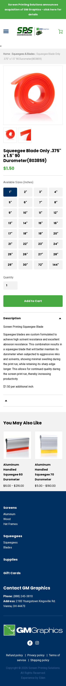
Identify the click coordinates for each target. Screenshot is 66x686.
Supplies (10, 559)
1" (10, 192)
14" (25, 223)
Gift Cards (12, 573)
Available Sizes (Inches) (18, 182)
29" (10, 265)
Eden (42, 677)
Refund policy (14, 655)
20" (55, 233)
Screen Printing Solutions (44, 668)
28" (55, 254)
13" (10, 223)
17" (10, 233)
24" (55, 244)
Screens (10, 507)
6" (25, 202)
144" (56, 265)
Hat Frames (10, 524)
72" (40, 265)
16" (56, 223)
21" (10, 244)
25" (10, 254)
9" (10, 213)
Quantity (8, 277)
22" (25, 244)
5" (10, 202)
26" (25, 254)
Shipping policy (39, 660)
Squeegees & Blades (23, 53)
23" (40, 244)
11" (40, 213)
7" (40, 202)
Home (6, 53)
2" (25, 192)
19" (41, 233)
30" (25, 265)
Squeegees (12, 536)
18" (25, 233)
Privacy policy (36, 655)
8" (55, 202)
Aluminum (9, 514)
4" (55, 192)
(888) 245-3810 (23, 596)
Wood (7, 519)
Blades (7, 547)
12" (56, 213)
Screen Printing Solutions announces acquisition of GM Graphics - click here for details (33, 9)
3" (40, 192)
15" (41, 223)
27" (40, 254)
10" (25, 213)
